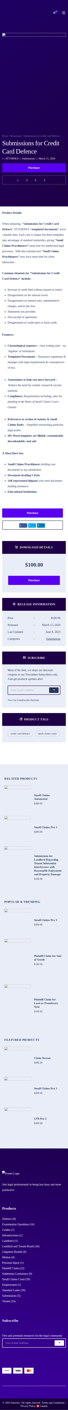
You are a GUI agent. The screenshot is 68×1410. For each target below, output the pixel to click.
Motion (6, 1257)
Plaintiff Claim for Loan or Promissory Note (46, 1003)
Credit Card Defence (20, 733)
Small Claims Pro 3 (45, 827)
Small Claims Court (47, 733)
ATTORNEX (12, 158)
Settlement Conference (15, 1273)
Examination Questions (15, 1224)
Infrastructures (10, 1235)
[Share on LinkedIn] (47, 180)
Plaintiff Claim (10, 1268)
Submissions (28, 158)
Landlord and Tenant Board (18, 1246)
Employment (9, 1284)
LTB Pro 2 (40, 1118)
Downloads (15, 136)
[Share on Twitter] (29, 180)
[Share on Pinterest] (38, 180)
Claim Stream (42, 1058)
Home (5, 136)
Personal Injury (11, 1262)
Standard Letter (11, 1290)
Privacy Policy (28, 1406)
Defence (7, 1218)
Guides (6, 1229)
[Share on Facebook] (20, 180)
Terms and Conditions (53, 1402)
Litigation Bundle (12, 1251)
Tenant (6, 1301)
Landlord (7, 1240)
